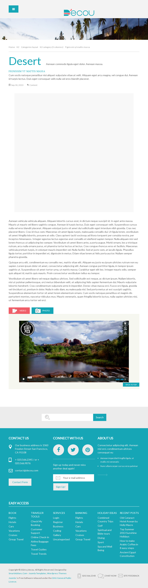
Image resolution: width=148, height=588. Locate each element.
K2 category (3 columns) (51, 47)
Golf (100, 525)
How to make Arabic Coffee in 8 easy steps (129, 544)
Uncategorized (61, 539)
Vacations (14, 530)
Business (58, 526)
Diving (101, 537)
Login (56, 517)
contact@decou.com (26, 470)
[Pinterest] (87, 449)
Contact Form (20, 482)
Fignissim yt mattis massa (27, 71)
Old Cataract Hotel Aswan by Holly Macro (129, 521)
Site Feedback (131, 575)
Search (100, 417)
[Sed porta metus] (74, 351)
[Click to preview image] (74, 149)
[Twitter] (73, 449)
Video (22, 310)
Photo (46, 310)
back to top (131, 385)
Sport (101, 542)
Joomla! (13, 578)
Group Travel (16, 539)
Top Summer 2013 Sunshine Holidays (128, 533)
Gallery (57, 535)
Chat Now (110, 575)
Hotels (12, 522)
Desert (25, 60)
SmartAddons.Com (18, 573)
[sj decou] (79, 12)
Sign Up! (61, 486)
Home (12, 47)
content (33, 85)
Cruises (13, 535)
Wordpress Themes (57, 573)
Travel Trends (39, 553)
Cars (11, 526)
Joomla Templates (37, 573)
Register (58, 522)
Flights (12, 517)
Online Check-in (40, 537)
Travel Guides (39, 549)
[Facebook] (58, 449)
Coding (57, 530)
